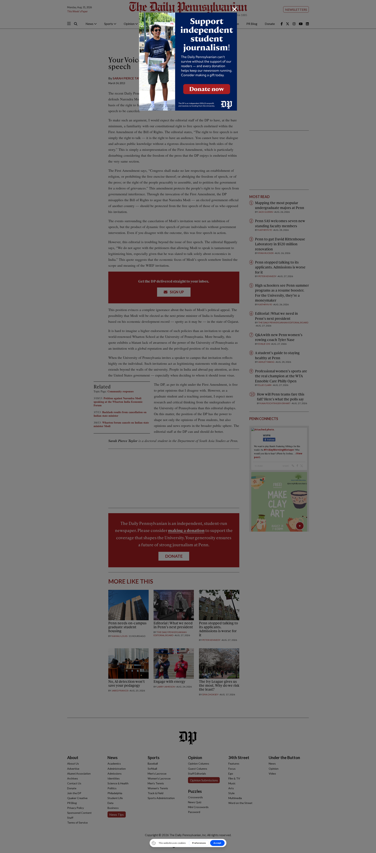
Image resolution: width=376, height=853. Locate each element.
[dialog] (188, 426)
